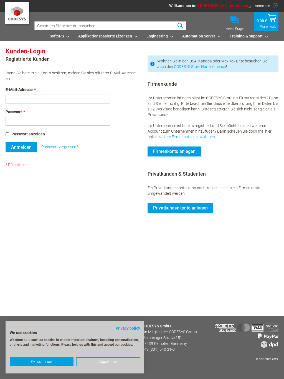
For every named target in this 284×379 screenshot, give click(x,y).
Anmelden (262, 6)
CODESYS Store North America (200, 66)
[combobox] (110, 25)
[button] (210, 5)
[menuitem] (57, 36)
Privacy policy (128, 328)
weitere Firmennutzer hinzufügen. (187, 137)
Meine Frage (234, 29)
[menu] (163, 36)
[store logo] (17, 15)
